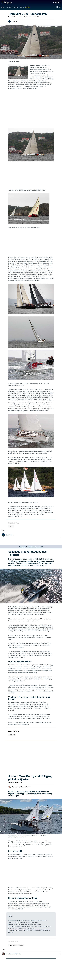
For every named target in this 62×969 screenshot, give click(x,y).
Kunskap (15, 7)
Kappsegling (13, 945)
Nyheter (27, 7)
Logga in (57, 2)
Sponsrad (12, 734)
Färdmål (8, 7)
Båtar (3, 7)
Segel (11, 526)
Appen (22, 7)
